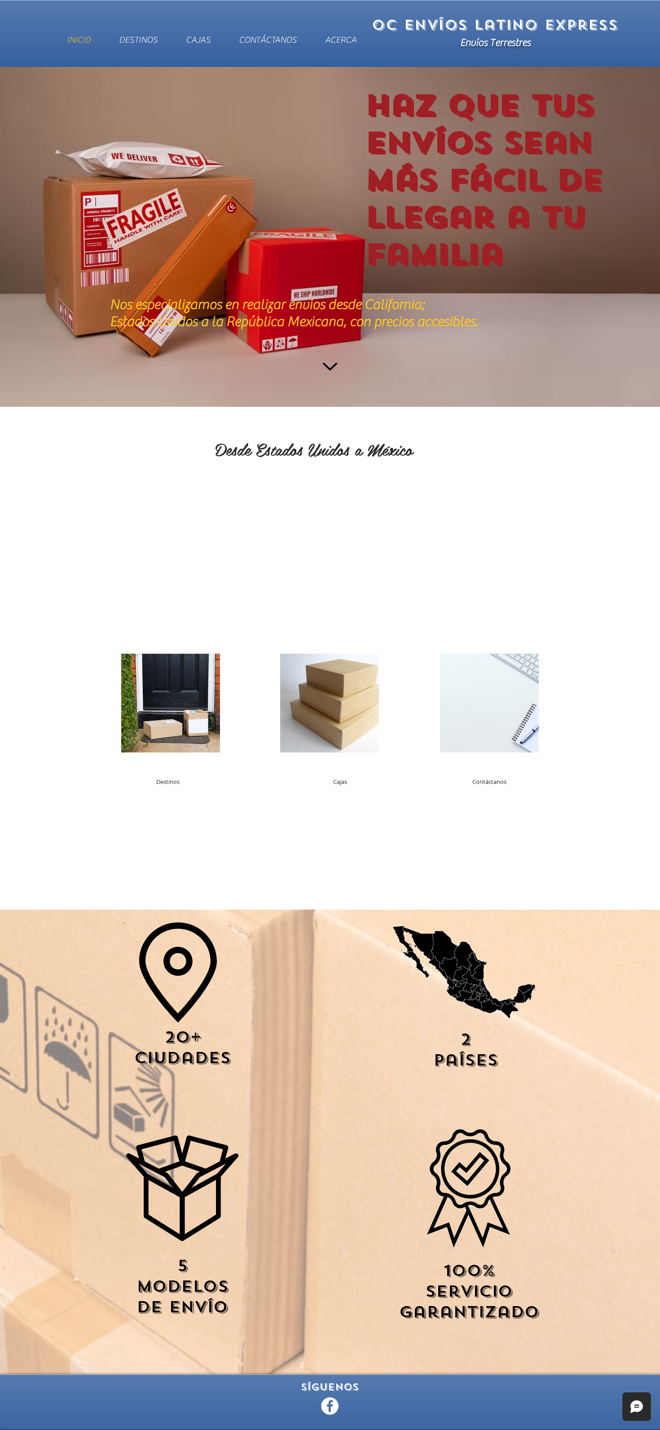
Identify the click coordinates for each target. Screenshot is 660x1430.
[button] (168, 782)
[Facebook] (330, 1406)
